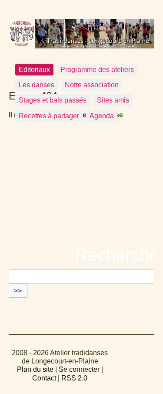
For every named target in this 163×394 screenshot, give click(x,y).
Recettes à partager (49, 116)
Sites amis (113, 100)
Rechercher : (81, 254)
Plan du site (35, 369)
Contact (44, 378)
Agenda (102, 116)
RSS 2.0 (74, 378)
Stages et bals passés (52, 100)
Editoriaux (34, 69)
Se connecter (79, 369)
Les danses (36, 85)
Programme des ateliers (97, 69)
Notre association (92, 85)
